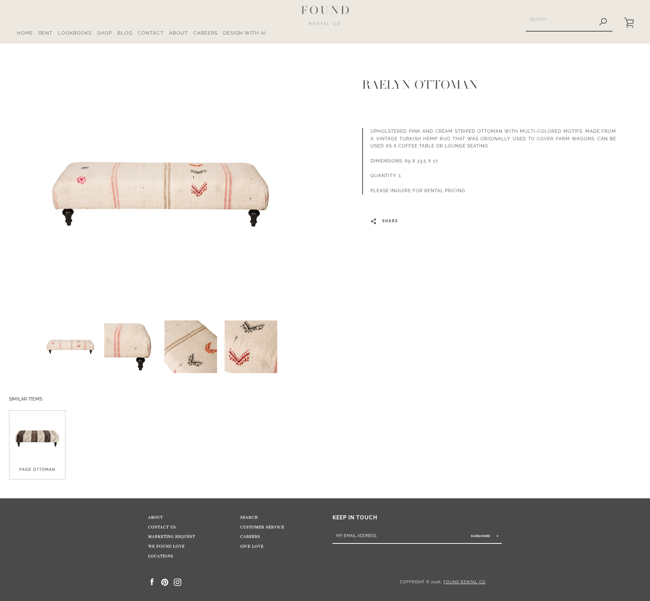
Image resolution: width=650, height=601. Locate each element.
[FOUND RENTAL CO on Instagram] (177, 581)
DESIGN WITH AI (244, 33)
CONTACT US (162, 527)
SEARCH (249, 517)
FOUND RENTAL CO (464, 582)
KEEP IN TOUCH (355, 517)
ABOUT (178, 33)
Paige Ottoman (37, 469)
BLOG (124, 33)
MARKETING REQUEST (171, 536)
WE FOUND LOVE (166, 546)
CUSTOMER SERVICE (262, 527)
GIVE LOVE (252, 546)
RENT (45, 33)
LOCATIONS (160, 556)
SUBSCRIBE (481, 536)
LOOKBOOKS (75, 33)
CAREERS (205, 33)
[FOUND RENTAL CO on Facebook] (152, 581)
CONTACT (151, 33)
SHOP (104, 33)
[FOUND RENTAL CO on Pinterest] (165, 581)
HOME (25, 33)
